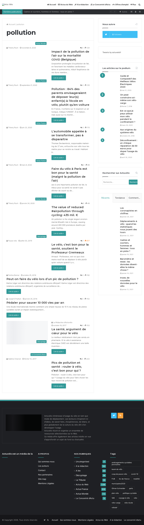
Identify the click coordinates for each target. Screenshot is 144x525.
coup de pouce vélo (119, 474)
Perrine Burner (13, 275)
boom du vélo (117, 469)
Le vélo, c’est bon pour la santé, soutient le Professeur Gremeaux (70, 248)
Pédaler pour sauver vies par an (35, 302)
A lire (78, 470)
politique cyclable (130, 493)
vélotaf (114, 507)
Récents (105, 197)
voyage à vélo (124, 498)
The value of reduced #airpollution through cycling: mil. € (67, 211)
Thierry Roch (13, 48)
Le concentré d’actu (132, 520)
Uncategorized (82, 461)
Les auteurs (43, 466)
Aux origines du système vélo (128, 131)
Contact (41, 470)
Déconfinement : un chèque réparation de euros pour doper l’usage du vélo (129, 147)
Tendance (120, 197)
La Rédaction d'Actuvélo (62, 322)
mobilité (136, 479)
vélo (135, 498)
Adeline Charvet (14, 359)
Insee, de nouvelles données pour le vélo (128, 281)
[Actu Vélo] (7, 5)
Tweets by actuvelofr (112, 52)
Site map (42, 479)
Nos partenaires (45, 475)
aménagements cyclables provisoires (122, 463)
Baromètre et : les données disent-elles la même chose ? (128, 264)
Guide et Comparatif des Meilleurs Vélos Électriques (128, 81)
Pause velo (12, 241)
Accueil (52, 4)
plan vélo (115, 493)
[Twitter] (114, 415)
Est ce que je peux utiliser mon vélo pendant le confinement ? (127, 116)
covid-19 (134, 474)
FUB (113, 479)
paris (131, 488)
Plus (134, 4)
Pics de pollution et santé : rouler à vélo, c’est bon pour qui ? (66, 366)
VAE (113, 498)
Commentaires (135, 197)
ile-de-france (124, 479)
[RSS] (120, 415)
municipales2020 (118, 484)
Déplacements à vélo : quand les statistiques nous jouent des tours (128, 226)
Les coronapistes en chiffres (128, 211)
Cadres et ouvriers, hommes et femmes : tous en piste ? (49, 12)
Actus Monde (82, 494)
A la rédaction (82, 4)
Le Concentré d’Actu (101, 4)
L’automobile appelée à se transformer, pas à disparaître (69, 135)
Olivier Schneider (118, 488)
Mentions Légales (46, 483)
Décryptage (81, 475)
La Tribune (81, 480)
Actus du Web (66, 4)
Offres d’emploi (122, 4)
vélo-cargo (116, 503)
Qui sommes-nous (46, 461)
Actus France (82, 489)
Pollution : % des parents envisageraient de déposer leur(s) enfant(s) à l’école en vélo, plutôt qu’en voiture (70, 96)
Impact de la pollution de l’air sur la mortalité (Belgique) (70, 55)
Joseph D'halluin (14, 299)
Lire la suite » (59, 78)
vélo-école (128, 503)
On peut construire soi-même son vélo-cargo (128, 99)
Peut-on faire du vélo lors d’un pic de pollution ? (42, 279)
